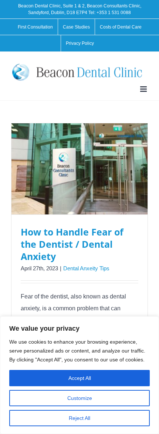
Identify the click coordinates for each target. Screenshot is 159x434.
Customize (79, 398)
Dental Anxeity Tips (86, 268)
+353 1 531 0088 (114, 12)
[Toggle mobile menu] (144, 89)
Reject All (79, 418)
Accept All (79, 378)
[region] (79, 375)
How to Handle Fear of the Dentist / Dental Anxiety (72, 244)
